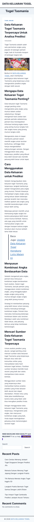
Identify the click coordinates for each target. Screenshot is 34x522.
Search (5, 444)
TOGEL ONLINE (9, 20)
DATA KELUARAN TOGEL (20, 519)
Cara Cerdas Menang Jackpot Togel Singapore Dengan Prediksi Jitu (17, 462)
